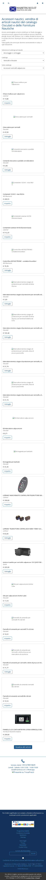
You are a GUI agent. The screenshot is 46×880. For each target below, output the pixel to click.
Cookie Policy (23, 847)
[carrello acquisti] (42, 3)
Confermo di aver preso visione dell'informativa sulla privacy (23, 860)
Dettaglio (7, 136)
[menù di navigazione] (3, 3)
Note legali (23, 841)
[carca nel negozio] (8, 3)
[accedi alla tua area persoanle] (37, 3)
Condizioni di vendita (23, 833)
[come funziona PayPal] (23, 824)
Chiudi (38, 878)
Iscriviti (33, 853)
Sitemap (23, 837)
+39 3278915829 (28, 765)
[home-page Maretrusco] (23, 9)
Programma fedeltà (23, 831)
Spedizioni (23, 835)
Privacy (23, 843)
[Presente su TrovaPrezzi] (23, 772)
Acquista (7, 103)
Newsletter (23, 845)
